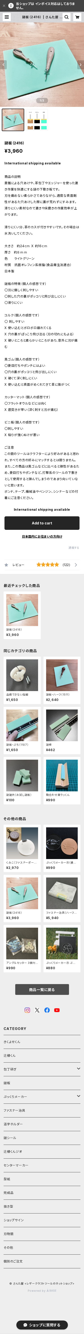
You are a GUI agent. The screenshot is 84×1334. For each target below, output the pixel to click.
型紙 (7, 1179)
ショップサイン (14, 1220)
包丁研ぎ (10, 1069)
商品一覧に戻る (42, 989)
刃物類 (8, 1234)
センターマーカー (16, 1165)
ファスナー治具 (14, 1110)
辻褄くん (10, 1055)
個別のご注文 (13, 1261)
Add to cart (42, 523)
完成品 (8, 1193)
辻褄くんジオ (13, 1151)
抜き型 (8, 1206)
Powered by (37, 1290)
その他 (8, 1247)
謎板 (7, 1083)
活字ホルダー (13, 1124)
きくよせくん (12, 1042)
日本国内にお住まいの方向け (42, 536)
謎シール (10, 1138)
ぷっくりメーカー (15, 1097)
